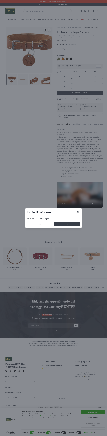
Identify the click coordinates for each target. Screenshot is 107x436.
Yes (67, 224)
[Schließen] (78, 212)
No (40, 224)
